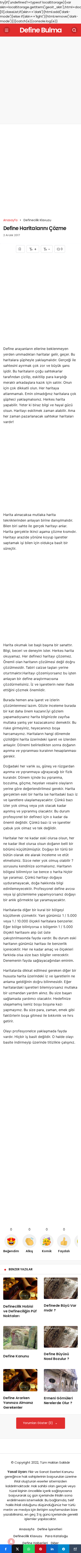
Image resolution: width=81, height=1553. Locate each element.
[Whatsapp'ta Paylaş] (29, 1548)
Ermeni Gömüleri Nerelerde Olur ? (58, 1400)
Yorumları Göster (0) (38, 1423)
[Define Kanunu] (20, 1337)
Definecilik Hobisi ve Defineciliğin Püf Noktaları (20, 1311)
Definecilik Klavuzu (27, 1536)
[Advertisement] (40, 80)
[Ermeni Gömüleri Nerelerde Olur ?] (61, 1380)
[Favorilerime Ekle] (20, 249)
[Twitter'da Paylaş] (17, 1548)
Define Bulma (41, 30)
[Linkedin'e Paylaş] (52, 1548)
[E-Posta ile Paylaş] (75, 1548)
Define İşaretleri (49, 1529)
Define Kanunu (16, 1356)
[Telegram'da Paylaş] (64, 1548)
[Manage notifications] (11, 1541)
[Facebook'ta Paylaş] (6, 1548)
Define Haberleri (35, 1543)
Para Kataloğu (56, 1536)
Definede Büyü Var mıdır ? (60, 1308)
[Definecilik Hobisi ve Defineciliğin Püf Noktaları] (20, 1289)
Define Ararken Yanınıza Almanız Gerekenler (18, 1402)
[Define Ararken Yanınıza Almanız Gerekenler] (20, 1380)
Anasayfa (26, 1529)
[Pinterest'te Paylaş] (40, 1548)
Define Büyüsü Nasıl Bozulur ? (56, 1356)
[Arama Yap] (74, 30)
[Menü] (6, 30)
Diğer (55, 1543)
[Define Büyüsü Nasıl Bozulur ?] (61, 1336)
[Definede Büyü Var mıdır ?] (61, 1288)
